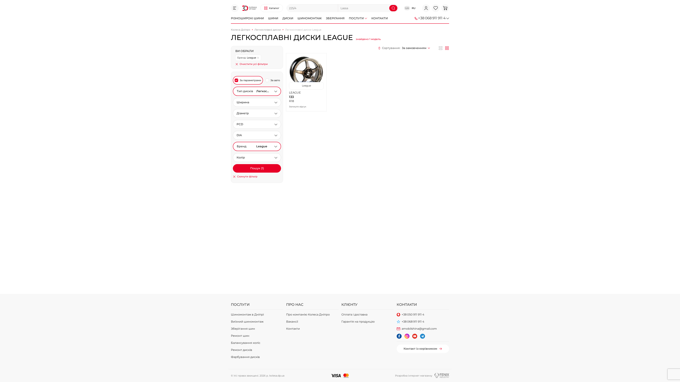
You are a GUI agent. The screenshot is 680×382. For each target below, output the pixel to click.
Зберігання (335, 18)
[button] (235, 8)
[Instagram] (406, 336)
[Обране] (436, 8)
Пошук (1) (257, 168)
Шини (273, 18)
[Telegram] (422, 336)
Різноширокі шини (247, 18)
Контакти (379, 18)
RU (413, 8)
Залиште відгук (297, 106)
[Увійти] (426, 8)
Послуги (356, 18)
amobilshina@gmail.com (419, 328)
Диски (287, 18)
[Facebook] (399, 336)
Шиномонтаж (310, 18)
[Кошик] (445, 8)
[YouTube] (414, 336)
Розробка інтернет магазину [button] (413, 375)
